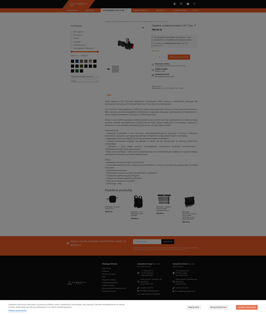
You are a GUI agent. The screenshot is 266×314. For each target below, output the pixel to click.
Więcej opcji (193, 307)
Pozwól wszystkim (247, 307)
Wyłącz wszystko (218, 307)
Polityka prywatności (17, 310)
